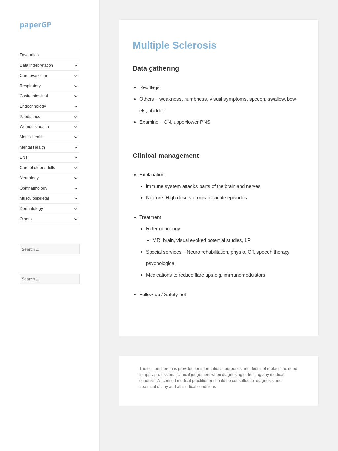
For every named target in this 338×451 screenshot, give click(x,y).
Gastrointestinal (34, 96)
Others (26, 219)
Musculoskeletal (34, 198)
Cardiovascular (33, 75)
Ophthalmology (33, 188)
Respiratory (30, 86)
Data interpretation (36, 65)
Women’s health (34, 126)
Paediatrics (30, 116)
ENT (24, 157)
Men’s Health (32, 137)
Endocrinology (33, 106)
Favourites (29, 55)
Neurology (29, 178)
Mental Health (32, 147)
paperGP (35, 24)
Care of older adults (37, 167)
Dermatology (31, 208)
